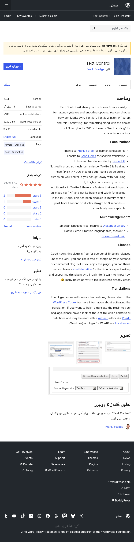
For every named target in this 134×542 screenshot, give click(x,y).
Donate (26, 464)
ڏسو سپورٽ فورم (31, 259)
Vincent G (119, 161)
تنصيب (93, 84)
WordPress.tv (54, 470)
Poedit (126, 318)
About (127, 452)
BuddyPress (121, 500)
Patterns (92, 470)
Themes (93, 458)
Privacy (126, 470)
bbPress (123, 494)
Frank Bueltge (95, 69)
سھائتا (6, 84)
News (127, 458)
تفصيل (123, 84)
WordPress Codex (64, 302)
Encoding (19, 144)
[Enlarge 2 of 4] (97, 346)
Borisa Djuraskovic (113, 236)
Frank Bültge (85, 150)
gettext (103, 318)
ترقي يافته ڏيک (33, 162)
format (8, 144)
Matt (126, 488)
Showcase (91, 452)
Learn (61, 452)
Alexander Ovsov (114, 225)
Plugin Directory (121, 15)
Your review (34, 226)
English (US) (10, 136)
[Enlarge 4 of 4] (126, 372)
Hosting (126, 464)
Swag (27, 470)
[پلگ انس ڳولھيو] (93, 28)
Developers (58, 464)
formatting (17, 152)
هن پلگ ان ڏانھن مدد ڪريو (26, 292)
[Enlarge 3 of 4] (69, 346)
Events (28, 458)
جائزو (108, 84)
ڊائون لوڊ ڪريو (13, 66)
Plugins (93, 464)
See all (7, 226)
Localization (123, 323)
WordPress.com (119, 482)
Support (60, 458)
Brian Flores (88, 156)
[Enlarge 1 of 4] (126, 346)
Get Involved (24, 452)
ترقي (78, 84)
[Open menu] (5, 5)
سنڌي (119, 516)
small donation (82, 269)
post (7, 152)
